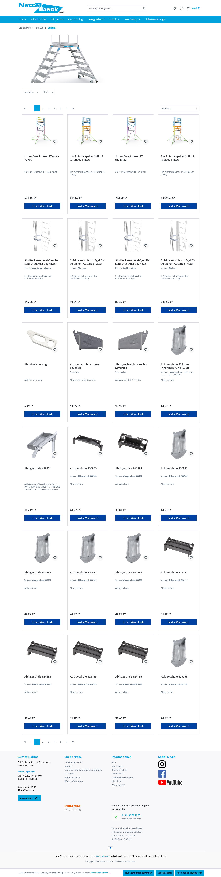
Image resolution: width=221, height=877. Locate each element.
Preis (47, 91)
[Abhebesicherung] (42, 340)
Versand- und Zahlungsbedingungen (83, 769)
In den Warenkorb (42, 206)
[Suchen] (143, 8)
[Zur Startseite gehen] (41, 8)
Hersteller (29, 91)
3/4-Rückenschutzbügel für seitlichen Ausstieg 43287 (132, 262)
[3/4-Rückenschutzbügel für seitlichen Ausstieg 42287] (88, 236)
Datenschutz (118, 773)
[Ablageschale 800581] (42, 548)
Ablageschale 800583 (128, 572)
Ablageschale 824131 (174, 572)
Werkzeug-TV (118, 785)
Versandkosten (103, 856)
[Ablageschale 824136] (133, 652)
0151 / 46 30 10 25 (131, 815)
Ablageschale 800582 (83, 572)
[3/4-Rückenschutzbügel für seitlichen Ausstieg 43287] (133, 236)
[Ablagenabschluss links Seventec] (88, 340)
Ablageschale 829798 (174, 676)
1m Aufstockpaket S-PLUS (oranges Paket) (86, 158)
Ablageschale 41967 (36, 468)
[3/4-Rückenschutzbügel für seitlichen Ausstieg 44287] (179, 236)
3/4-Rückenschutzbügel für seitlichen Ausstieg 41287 (41, 262)
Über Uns (116, 781)
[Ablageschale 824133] (42, 652)
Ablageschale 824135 (83, 676)
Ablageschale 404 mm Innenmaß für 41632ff (175, 366)
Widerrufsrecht (72, 777)
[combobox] (114, 8)
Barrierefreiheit (119, 769)
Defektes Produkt (73, 762)
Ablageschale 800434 (128, 468)
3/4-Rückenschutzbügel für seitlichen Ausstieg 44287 (178, 262)
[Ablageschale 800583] (133, 548)
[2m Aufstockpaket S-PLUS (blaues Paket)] (179, 132)
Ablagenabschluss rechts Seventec (131, 366)
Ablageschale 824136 (128, 676)
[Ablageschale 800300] (88, 444)
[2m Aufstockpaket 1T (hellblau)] (133, 132)
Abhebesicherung (35, 364)
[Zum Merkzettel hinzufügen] (55, 142)
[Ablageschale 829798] (179, 652)
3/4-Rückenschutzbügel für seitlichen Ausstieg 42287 (87, 262)
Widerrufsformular (74, 781)
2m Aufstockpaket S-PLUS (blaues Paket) (177, 158)
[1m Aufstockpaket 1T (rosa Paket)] (42, 132)
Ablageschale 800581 (37, 572)
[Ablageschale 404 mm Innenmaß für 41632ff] (179, 340)
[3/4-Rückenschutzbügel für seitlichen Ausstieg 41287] (42, 236)
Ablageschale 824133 (37, 676)
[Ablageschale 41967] (42, 444)
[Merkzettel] (174, 8)
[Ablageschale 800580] (179, 444)
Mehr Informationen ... (100, 872)
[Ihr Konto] (181, 8)
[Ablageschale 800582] (88, 548)
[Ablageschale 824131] (179, 548)
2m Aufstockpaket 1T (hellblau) (129, 158)
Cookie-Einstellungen (122, 777)
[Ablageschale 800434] (133, 444)
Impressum (117, 766)
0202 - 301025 (26, 772)
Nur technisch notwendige (138, 872)
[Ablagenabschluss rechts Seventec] (133, 340)
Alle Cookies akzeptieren (189, 872)
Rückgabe (70, 773)
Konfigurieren (165, 872)
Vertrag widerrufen (29, 798)
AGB (114, 762)
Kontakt (68, 766)
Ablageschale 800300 (83, 468)
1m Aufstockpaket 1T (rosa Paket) (41, 158)
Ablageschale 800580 (174, 468)
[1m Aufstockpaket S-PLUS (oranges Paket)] (88, 132)
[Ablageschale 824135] (88, 652)
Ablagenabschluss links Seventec (85, 366)
